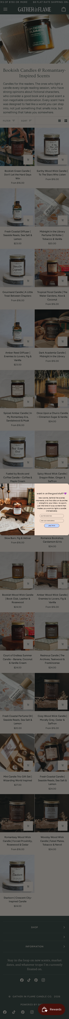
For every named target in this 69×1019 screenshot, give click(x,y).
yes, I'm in (51, 525)
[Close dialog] (2, 485)
